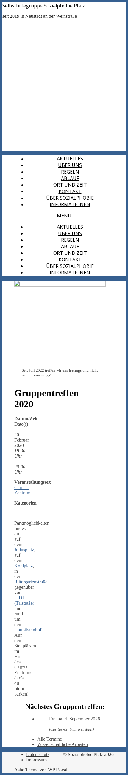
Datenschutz (37, 754)
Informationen (70, 204)
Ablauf (70, 178)
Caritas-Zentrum (22, 490)
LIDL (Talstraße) (24, 600)
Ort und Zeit (70, 185)
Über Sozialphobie (70, 198)
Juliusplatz (24, 549)
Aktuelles (70, 158)
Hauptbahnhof (27, 629)
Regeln (70, 171)
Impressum (36, 759)
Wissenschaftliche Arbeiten (62, 744)
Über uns (70, 165)
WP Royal (57, 769)
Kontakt (70, 191)
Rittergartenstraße (30, 581)
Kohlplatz (23, 565)
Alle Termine (49, 738)
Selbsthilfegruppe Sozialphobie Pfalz (43, 5)
